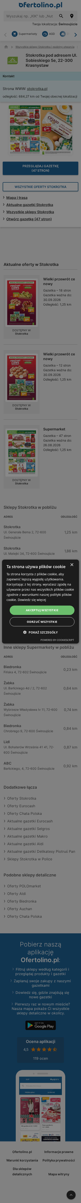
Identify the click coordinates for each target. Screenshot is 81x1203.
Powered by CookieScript (57, 640)
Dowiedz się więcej (32, 600)
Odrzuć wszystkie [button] (42, 622)
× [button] (71, 564)
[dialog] (40, 601)
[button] (40, 632)
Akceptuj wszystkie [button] (42, 610)
